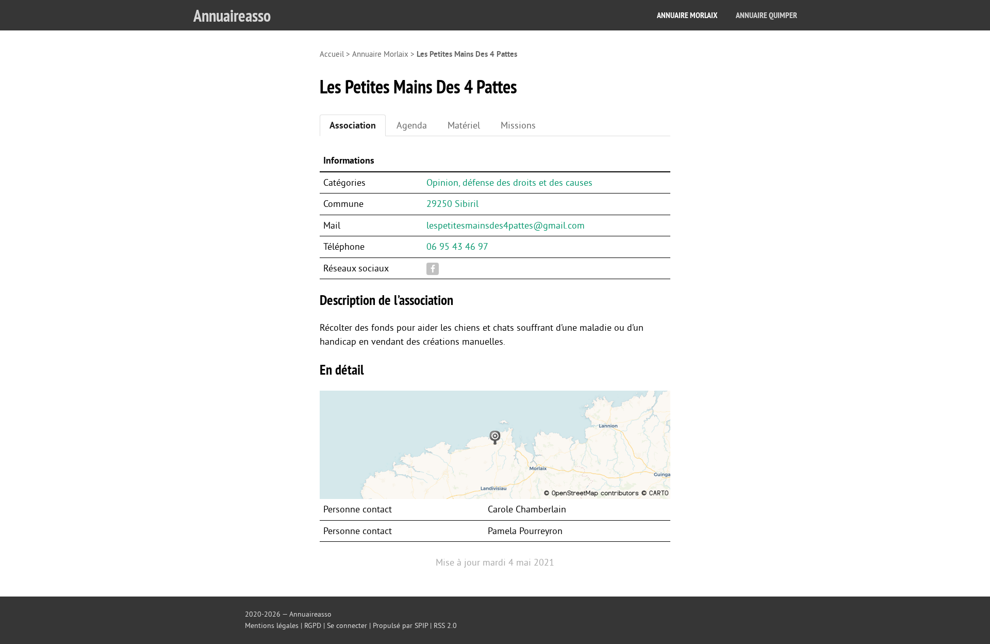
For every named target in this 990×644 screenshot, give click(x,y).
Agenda (412, 125)
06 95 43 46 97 (457, 247)
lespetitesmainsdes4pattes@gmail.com (505, 225)
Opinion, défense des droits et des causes (509, 183)
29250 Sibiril (452, 204)
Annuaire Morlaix (687, 15)
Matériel (464, 125)
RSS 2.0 (445, 625)
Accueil (332, 54)
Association (352, 125)
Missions (518, 125)
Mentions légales (272, 625)
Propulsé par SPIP (400, 625)
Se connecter (347, 625)
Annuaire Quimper (766, 15)
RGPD (312, 625)
